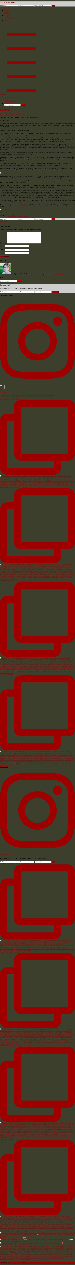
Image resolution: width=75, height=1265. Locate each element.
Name (2, 246)
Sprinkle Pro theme (17, 1262)
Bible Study (24, 205)
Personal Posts (12, 216)
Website (2, 253)
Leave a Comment (18, 114)
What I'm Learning (22, 216)
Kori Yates (3, 94)
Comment (3, 243)
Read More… (60, 274)
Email (2, 249)
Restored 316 (29, 1262)
